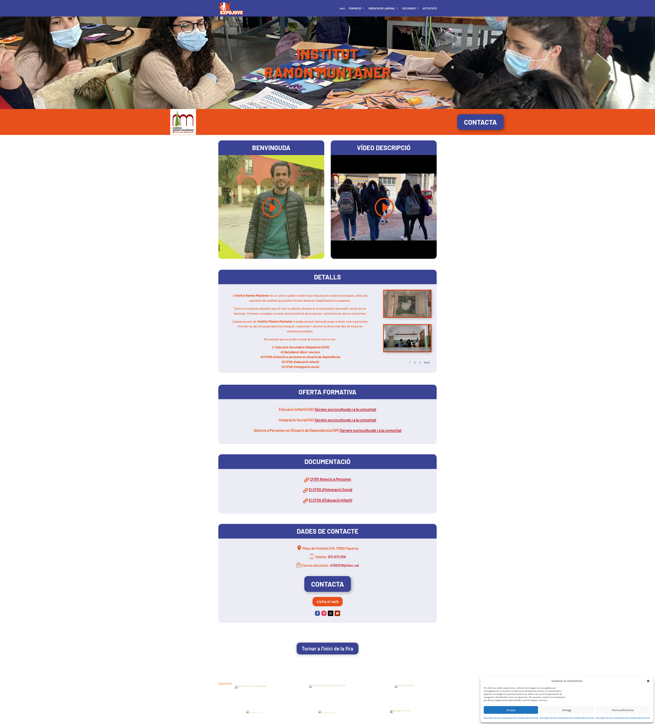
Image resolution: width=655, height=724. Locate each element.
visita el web (328, 601)
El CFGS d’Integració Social (330, 489)
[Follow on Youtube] (337, 613)
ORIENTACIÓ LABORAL (381, 8)
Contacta (480, 122)
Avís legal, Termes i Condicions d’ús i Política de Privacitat (511, 717)
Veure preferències (623, 710)
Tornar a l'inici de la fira (327, 648)
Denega (566, 710)
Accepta (510, 710)
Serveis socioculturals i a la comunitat (345, 409)
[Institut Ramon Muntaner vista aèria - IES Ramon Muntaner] (407, 316)
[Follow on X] (330, 613)
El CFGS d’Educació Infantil (330, 500)
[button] (648, 681)
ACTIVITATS (430, 8)
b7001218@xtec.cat (344, 565)
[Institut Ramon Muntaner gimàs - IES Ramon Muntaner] (407, 350)
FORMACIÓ (355, 8)
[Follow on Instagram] (323, 613)
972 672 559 (337, 557)
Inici (342, 8)
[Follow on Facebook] (317, 613)
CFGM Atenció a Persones (330, 479)
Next (427, 362)
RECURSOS (409, 8)
